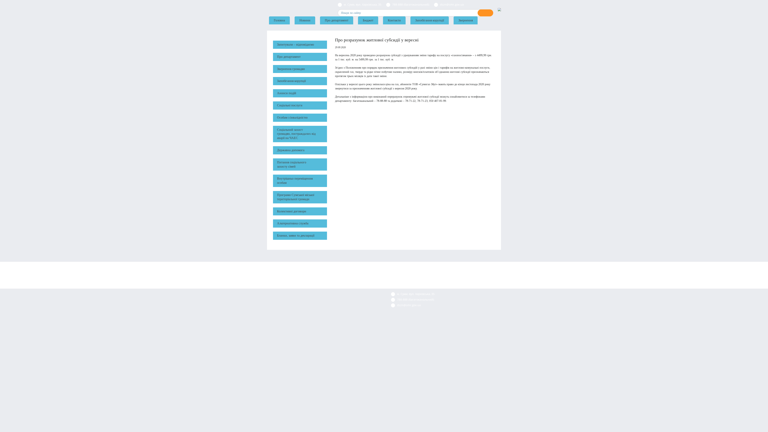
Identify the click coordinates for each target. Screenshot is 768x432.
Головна (279, 20)
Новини (304, 20)
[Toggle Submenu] (322, 57)
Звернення (465, 20)
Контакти (394, 20)
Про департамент (336, 20)
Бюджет (368, 20)
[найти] (485, 12)
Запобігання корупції (429, 20)
